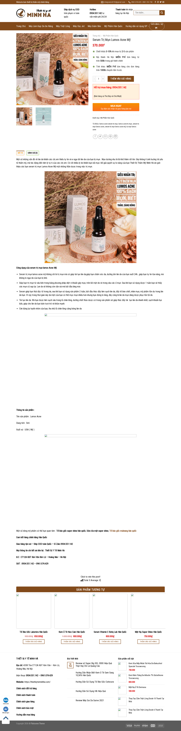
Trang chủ (96, 36)
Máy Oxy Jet (79, 26)
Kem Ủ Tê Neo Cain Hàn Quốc (72, 632)
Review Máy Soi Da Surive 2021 (90, 700)
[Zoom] (20, 101)
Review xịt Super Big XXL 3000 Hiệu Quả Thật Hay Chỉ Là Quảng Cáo (94, 664)
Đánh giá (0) (32, 153)
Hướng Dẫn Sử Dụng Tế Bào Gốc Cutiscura (95, 681)
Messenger (5, 712)
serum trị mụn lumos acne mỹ (115, 127)
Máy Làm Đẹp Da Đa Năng (41, 26)
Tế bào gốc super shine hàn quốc (71, 531)
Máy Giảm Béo (94, 26)
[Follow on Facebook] (155, 2)
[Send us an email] (163, 2)
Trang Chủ (21, 26)
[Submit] (161, 12)
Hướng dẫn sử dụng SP (136, 26)
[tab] (20, 153)
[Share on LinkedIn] (115, 136)
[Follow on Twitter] (160, 2)
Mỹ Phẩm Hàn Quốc (113, 26)
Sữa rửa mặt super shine (97, 531)
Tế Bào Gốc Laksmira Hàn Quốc (34, 632)
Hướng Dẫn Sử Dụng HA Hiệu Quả (91, 691)
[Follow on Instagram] (158, 2)
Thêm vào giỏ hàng (120, 78)
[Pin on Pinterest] (110, 136)
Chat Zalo (6, 703)
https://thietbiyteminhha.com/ (37, 682)
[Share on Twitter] (100, 136)
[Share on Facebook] (95, 136)
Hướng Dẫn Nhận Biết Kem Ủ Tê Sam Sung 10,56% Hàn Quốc (95, 674)
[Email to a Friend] (105, 136)
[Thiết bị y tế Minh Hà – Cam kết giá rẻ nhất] (34, 13)
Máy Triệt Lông (63, 26)
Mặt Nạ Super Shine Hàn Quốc (148, 632)
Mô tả (20, 153)
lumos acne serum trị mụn (108, 124)
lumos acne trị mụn (125, 124)
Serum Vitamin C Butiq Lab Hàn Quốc (110, 632)
